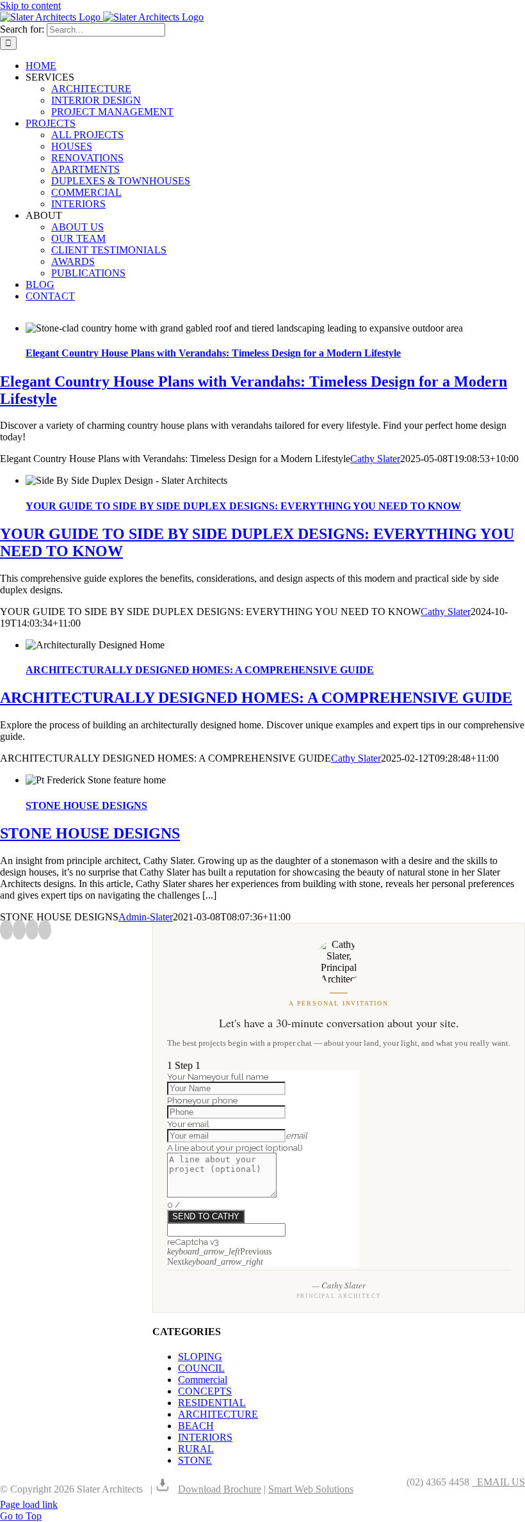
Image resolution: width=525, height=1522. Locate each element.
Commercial (202, 1379)
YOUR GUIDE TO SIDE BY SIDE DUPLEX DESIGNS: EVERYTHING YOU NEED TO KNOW (243, 506)
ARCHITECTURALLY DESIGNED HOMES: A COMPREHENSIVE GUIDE (200, 669)
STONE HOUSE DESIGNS (86, 805)
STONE (195, 1460)
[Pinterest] (32, 930)
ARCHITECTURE (218, 1414)
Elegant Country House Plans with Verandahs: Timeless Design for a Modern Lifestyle (213, 353)
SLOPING (200, 1356)
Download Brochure (219, 1489)
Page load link (29, 1504)
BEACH (196, 1425)
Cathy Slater (375, 458)
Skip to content (30, 5)
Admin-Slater (145, 916)
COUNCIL (201, 1368)
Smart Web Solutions (310, 1489)
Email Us (498, 1482)
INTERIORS (205, 1437)
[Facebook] (6, 930)
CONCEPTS (205, 1391)
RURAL (196, 1448)
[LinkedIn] (44, 930)
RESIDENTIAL (212, 1402)
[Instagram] (19, 930)
